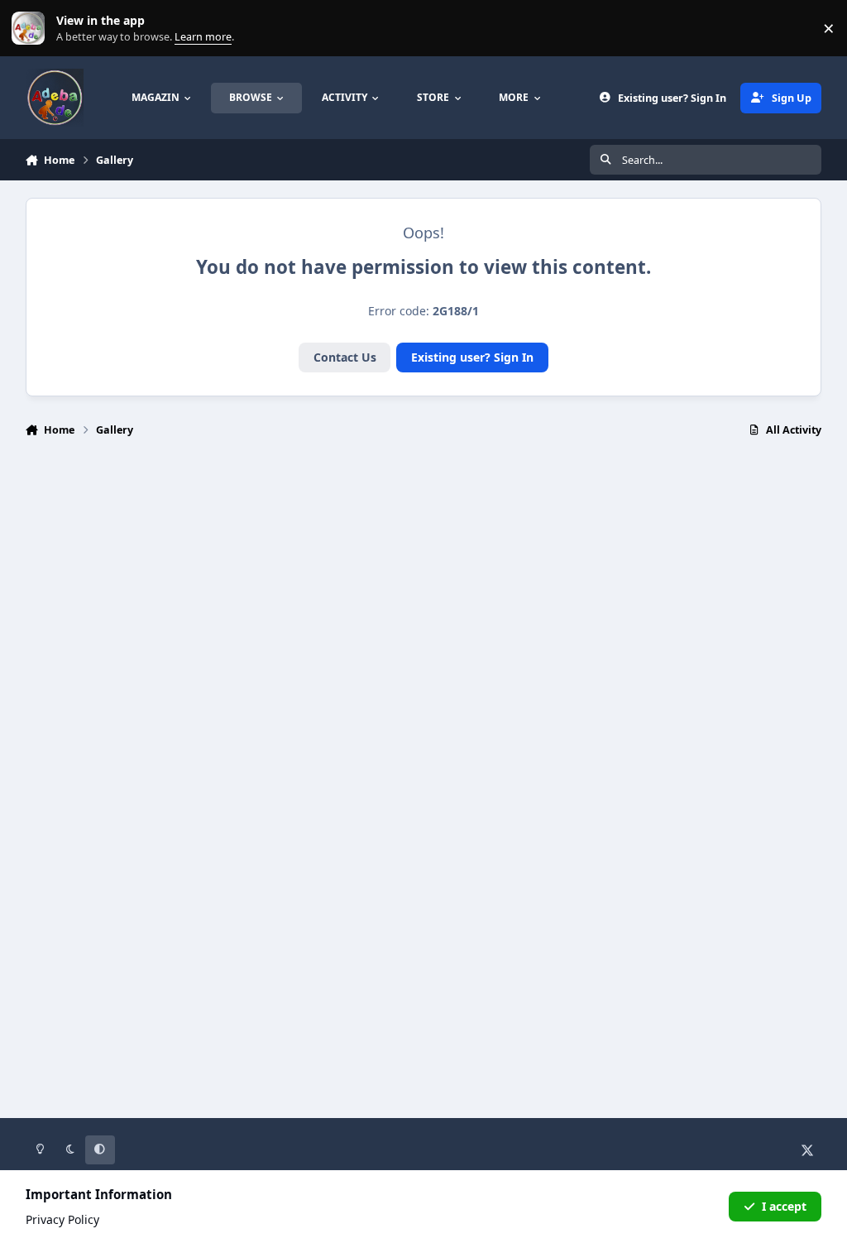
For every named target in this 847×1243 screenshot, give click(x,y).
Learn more (32, 28)
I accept (784, 1206)
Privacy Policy (62, 1219)
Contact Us (344, 357)
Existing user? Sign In (472, 357)
